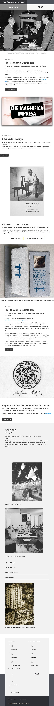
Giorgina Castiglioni (20, 699)
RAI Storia (4, 155)
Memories (9, 350)
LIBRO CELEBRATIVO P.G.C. (34, 238)
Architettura (14, 649)
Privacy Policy (13, 703)
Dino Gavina (16, 238)
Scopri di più (7, 419)
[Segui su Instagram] (42, 7)
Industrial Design (15, 665)
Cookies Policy (24, 703)
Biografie (33, 649)
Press (12, 677)
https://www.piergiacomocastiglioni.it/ (16, 320)
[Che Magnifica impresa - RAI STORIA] (27, 127)
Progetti (13, 7)
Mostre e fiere (34, 665)
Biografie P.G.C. (10, 89)
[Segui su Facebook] (39, 7)
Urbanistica (14, 657)
